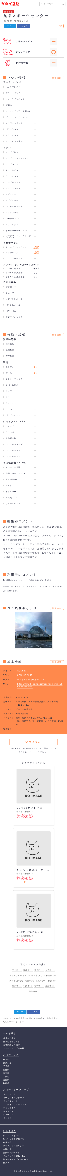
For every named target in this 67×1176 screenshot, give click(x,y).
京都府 (6, 1073)
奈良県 (8, 21)
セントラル (8, 1111)
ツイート (11, 26)
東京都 (6, 1059)
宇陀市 (33, 991)
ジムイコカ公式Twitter (14, 1156)
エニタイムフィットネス (14, 1104)
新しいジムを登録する (13, 1139)
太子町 (50, 970)
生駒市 (28, 986)
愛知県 (6, 1070)
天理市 (29, 981)
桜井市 (53, 981)
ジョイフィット (10, 1101)
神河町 (39, 970)
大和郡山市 (21, 21)
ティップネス (9, 1108)
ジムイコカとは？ (11, 1136)
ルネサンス (8, 1115)
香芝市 (39, 986)
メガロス (7, 1118)
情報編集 (57, 78)
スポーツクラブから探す (14, 1048)
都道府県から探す (11, 1042)
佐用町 (25, 975)
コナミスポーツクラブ (13, 1098)
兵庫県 (6, 1080)
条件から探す (9, 1038)
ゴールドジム (9, 1094)
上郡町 (14, 975)
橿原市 (41, 981)
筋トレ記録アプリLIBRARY (16, 1159)
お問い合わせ (9, 1149)
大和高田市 (50, 975)
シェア (24, 26)
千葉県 (6, 1066)
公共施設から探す (11, 1045)
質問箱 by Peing (11, 1153)
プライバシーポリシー (13, 1146)
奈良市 (36, 975)
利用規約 (7, 1142)
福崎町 (28, 970)
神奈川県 (7, 1063)
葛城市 (50, 986)
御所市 (17, 986)
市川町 (17, 970)
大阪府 (6, 1076)
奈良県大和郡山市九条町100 (31, 680)
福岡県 (6, 1083)
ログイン (7, 1163)
